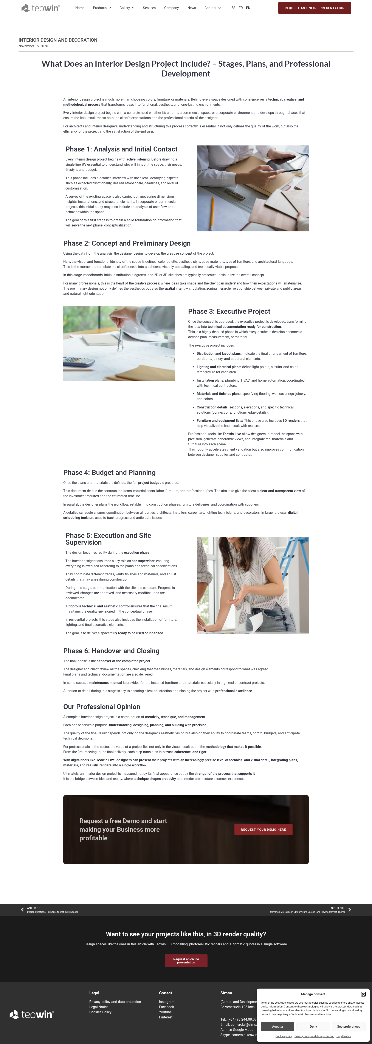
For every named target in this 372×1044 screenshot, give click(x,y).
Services (149, 8)
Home (79, 8)
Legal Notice (343, 1036)
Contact (210, 8)
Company (171, 8)
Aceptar (277, 1027)
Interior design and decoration (58, 40)
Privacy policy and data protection (314, 1036)
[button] (363, 994)
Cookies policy (284, 1036)
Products (100, 8)
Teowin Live (105, 760)
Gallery (124, 8)
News (192, 8)
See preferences (348, 1027)
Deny (313, 1027)
